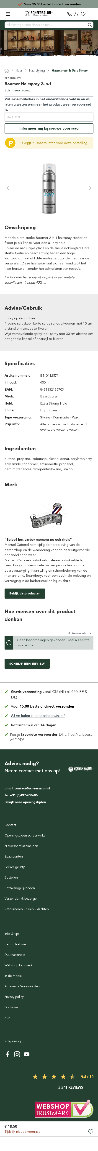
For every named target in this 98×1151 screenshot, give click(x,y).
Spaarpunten (14, 856)
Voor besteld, (42, 706)
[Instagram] (17, 1054)
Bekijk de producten (24, 593)
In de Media (13, 976)
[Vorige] (8, 188)
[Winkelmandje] (90, 14)
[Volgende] (90, 188)
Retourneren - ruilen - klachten (27, 909)
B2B (7, 1018)
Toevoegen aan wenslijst (90, 1132)
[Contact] (69, 14)
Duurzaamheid (15, 955)
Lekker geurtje (15, 867)
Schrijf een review (17, 90)
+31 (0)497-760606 (24, 795)
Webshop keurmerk (19, 965)
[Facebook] (7, 1054)
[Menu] (8, 14)
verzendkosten (67, 429)
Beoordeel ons (15, 944)
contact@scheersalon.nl (32, 788)
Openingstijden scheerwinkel (25, 835)
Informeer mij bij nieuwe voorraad (49, 128)
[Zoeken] (90, 24)
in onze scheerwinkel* (38, 716)
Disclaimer (12, 1007)
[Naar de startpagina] (39, 13)
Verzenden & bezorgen (22, 899)
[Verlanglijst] (83, 14)
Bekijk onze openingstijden (25, 802)
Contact (10, 825)
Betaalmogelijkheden (20, 888)
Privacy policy (14, 997)
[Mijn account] (76, 14)
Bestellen (11, 877)
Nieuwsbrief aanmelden (21, 846)
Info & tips (12, 934)
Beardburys (13, 78)
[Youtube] (27, 1054)
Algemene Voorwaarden (22, 986)
